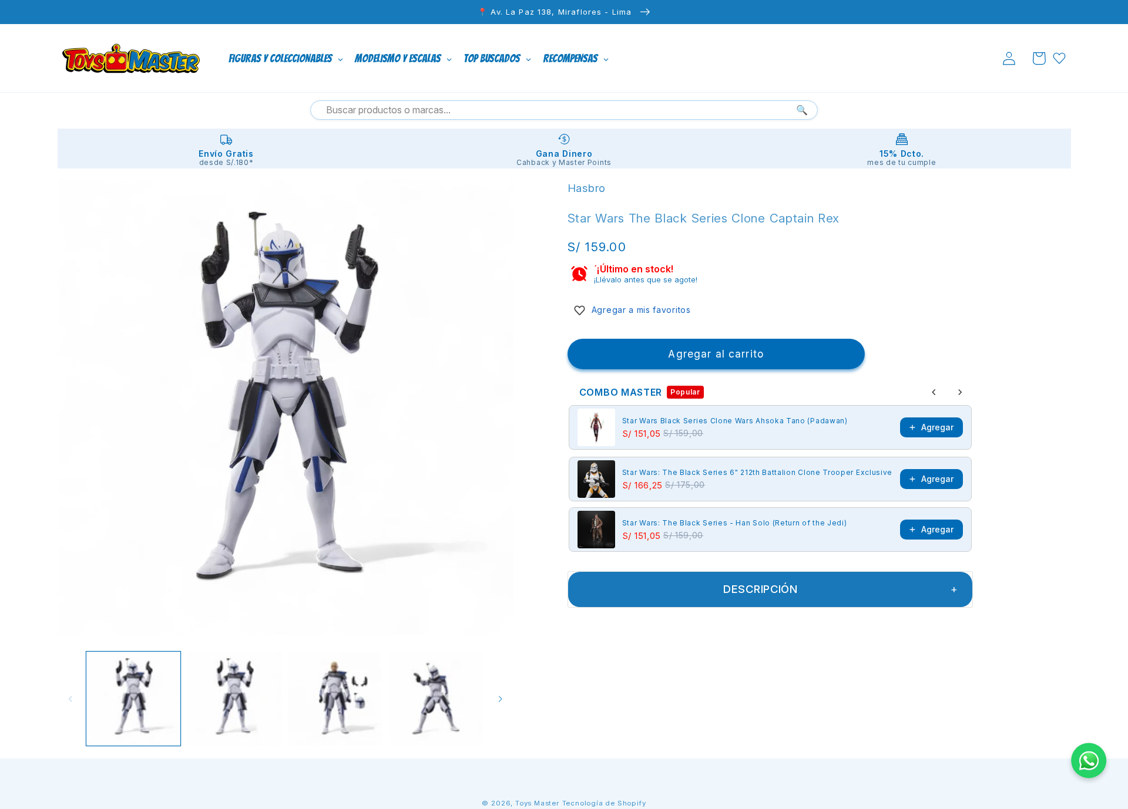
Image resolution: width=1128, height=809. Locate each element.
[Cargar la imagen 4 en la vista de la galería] (436, 699)
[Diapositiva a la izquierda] (70, 699)
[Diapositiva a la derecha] (500, 699)
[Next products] (960, 392)
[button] (1039, 58)
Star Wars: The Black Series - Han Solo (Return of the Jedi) (734, 522)
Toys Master (537, 803)
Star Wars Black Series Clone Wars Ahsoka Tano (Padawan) (735, 420)
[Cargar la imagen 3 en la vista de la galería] (335, 699)
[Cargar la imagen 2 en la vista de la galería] (234, 699)
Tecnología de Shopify (604, 803)
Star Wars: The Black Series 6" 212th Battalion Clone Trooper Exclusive (757, 472)
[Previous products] (934, 392)
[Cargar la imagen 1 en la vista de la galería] (133, 699)
